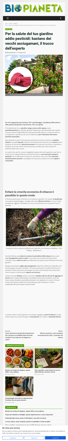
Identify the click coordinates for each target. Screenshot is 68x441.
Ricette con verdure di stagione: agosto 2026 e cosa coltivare (19, 358)
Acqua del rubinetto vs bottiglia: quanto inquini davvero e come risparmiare (29, 415)
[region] (34, 433)
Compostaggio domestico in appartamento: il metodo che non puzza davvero (19, 386)
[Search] (60, 18)
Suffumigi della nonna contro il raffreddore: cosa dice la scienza (25, 418)
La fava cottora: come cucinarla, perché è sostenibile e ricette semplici (27, 421)
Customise (13, 438)
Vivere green (9, 29)
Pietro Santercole (11, 52)
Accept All (55, 438)
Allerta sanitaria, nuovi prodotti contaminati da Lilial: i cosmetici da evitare (50, 334)
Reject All (34, 438)
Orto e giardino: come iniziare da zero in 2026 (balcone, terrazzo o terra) (49, 358)
